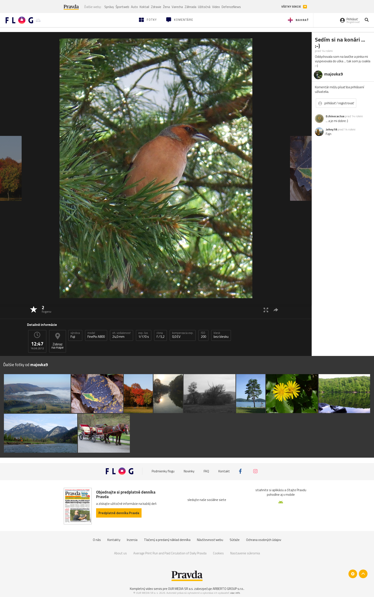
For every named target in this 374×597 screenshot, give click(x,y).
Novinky (189, 471)
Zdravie (156, 6)
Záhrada (190, 6)
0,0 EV (182, 335)
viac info (235, 593)
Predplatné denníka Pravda (118, 512)
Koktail (144, 6)
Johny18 (331, 129)
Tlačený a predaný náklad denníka (167, 539)
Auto (134, 6)
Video (216, 6)
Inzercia (132, 539)
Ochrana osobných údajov (263, 539)
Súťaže (235, 539)
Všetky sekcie (291, 7)
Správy (109, 6)
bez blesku (221, 335)
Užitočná (204, 6)
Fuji (75, 335)
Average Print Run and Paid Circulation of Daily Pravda (169, 553)
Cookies (218, 553)
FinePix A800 (96, 335)
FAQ (206, 471)
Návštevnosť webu (210, 539)
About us (120, 553)
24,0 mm (121, 335)
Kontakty (113, 539)
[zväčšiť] (266, 309)
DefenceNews (231, 6)
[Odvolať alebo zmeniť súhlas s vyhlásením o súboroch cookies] (352, 574)
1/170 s (143, 335)
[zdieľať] (276, 309)
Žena (166, 6)
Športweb (122, 6)
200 (203, 335)
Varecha (177, 6)
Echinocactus (335, 116)
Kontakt (224, 471)
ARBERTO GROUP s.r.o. (228, 588)
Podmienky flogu (163, 471)
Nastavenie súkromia (245, 553)
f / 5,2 (160, 335)
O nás (97, 539)
